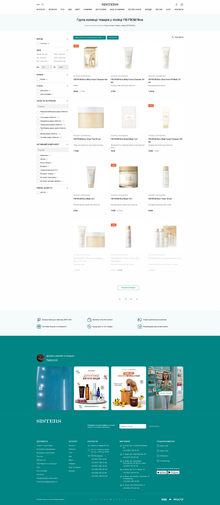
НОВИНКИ (88, 9)
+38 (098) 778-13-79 (131, 450)
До (54, 67)
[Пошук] (42, 4)
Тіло (70, 453)
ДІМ (70, 9)
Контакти (40, 474)
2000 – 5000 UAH (59, 58)
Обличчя (72, 449)
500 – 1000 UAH (42, 61)
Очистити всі (113, 37)
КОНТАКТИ (179, 9)
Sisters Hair (164, 446)
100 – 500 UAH (41, 58)
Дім (70, 456)
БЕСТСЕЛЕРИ (101, 9)
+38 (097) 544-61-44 (131, 473)
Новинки (72, 464)
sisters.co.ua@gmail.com (100, 445)
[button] (89, 38)
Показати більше (128, 288)
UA (38, 4)
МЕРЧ (77, 9)
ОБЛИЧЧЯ (53, 9)
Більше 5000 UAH (60, 61)
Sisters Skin (164, 451)
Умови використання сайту (47, 478)
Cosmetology (165, 461)
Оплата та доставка (44, 445)
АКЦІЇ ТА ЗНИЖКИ (117, 9)
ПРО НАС (159, 9)
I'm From (76, 76)
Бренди (72, 471)
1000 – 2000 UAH (59, 54)
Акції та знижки (75, 467)
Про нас (40, 456)
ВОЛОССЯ (41, 9)
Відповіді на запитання (45, 453)
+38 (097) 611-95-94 (130, 457)
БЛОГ (168, 9)
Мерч (71, 460)
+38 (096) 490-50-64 (99, 476)
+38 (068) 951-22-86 (99, 473)
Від (38, 67)
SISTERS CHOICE (134, 9)
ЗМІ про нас (41, 460)
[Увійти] (176, 4)
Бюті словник (42, 471)
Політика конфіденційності (47, 482)
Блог (38, 467)
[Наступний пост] (179, 388)
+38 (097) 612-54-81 (98, 459)
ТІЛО (62, 9)
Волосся (72, 445)
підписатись (154, 426)
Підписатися (52, 360)
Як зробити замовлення (46, 449)
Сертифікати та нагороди (47, 464)
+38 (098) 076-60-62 (131, 488)
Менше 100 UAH (42, 54)
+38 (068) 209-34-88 (131, 481)
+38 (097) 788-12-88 (99, 463)
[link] (181, 4)
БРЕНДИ (148, 9)
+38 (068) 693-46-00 (99, 469)
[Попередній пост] (40, 388)
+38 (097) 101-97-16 (130, 466)
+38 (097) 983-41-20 (99, 466)
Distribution (164, 456)
